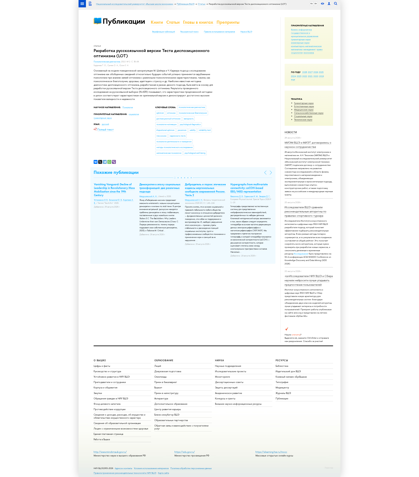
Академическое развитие (228, 393)
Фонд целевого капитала (107, 403)
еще (293, 79)
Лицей (157, 365)
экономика (308, 52)
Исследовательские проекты (230, 371)
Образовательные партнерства (171, 420)
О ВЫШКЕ (100, 360)
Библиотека (282, 365)
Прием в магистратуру (166, 393)
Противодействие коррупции (110, 409)
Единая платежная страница (108, 433)
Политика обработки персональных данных (191, 468)
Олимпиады (160, 376)
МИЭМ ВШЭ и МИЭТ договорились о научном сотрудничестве (308, 145)
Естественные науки (304, 106)
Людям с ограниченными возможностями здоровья (121, 428)
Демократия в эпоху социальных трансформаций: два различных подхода (160, 187)
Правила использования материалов (219, 31)
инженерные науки (300, 42)
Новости (291, 132)
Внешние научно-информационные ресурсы (238, 403)
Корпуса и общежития (105, 387)
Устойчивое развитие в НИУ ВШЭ (112, 376)
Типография (282, 382)
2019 (321, 76)
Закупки (98, 393)
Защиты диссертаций (226, 387)
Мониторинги (222, 376)
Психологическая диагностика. (107, 61)
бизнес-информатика (301, 29)
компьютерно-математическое (306, 46)
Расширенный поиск (189, 31)
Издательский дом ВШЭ (288, 371)
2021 (310, 76)
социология (297, 52)
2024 (293, 76)
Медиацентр (282, 387)
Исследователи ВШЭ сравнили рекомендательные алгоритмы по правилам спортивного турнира (305, 211)
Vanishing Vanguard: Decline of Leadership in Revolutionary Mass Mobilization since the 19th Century (114, 189)
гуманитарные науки (301, 39)
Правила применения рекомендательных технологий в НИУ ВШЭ (125, 473)
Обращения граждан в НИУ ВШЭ (111, 398)
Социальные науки (303, 116)
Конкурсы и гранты (225, 398)
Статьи (173, 22)
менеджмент (309, 49)
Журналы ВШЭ (283, 393)
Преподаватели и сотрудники (110, 382)
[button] (174, 177)
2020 (315, 76)
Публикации (124, 21)
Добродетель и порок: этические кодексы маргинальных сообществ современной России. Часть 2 (205, 189)
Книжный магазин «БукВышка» (291, 376)
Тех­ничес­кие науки (303, 119)
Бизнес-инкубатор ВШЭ (166, 414)
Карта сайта (163, 473)
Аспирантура (161, 398)
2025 (321, 72)
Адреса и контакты (123, 468)
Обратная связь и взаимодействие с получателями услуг (181, 427)
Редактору (329, 467)
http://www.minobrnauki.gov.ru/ (110, 451)
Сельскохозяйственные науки (308, 112)
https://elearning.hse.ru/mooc (271, 451)
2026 (315, 72)
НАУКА (219, 360)
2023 (299, 76)
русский (105, 124)
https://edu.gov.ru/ (184, 451)
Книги (157, 22)
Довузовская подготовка (167, 371)
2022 (304, 76)
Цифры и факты (102, 365)
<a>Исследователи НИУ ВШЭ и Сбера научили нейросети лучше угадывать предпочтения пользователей (309, 280)
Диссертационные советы (229, 382)
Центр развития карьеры (167, 409)
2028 (304, 72)
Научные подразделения (228, 365)
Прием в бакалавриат (165, 382)
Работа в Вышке (102, 439)
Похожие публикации (116, 172)
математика (296, 49)
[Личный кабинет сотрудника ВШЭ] (329, 3)
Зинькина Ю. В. (115, 200)
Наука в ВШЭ (246, 31)
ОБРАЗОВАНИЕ (163, 360)
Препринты (228, 22)
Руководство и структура (107, 371)
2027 (310, 72)
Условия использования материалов (151, 468)
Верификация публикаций (163, 31)
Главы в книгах (198, 22)
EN (316, 3)
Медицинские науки (303, 109)
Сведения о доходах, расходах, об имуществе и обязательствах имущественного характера (119, 416)
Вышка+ (158, 387)
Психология (127, 107)
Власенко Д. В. (236, 196)
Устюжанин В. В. (101, 200)
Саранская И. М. (251, 196)
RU (311, 3)
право (320, 49)
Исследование (301, 253)
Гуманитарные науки (304, 103)
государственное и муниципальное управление (304, 34)
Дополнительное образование (170, 403)
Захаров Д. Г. (264, 196)
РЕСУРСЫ (282, 360)
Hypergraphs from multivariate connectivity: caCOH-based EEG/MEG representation (249, 187)
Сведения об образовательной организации (117, 423)
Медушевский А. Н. (148, 196)
